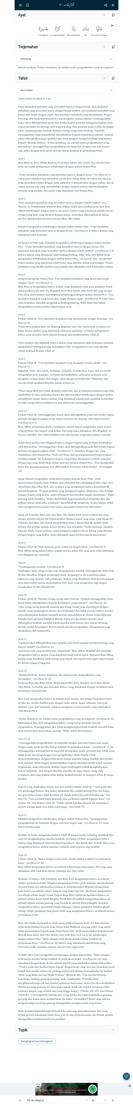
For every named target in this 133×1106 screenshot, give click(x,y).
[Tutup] (130, 1086)
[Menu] (20, 5)
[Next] (112, 1100)
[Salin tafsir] (113, 78)
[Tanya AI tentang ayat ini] (126, 1076)
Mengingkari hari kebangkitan (37, 1041)
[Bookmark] (27, 5)
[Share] (105, 5)
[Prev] (20, 1100)
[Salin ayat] (113, 15)
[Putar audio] (112, 25)
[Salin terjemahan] (113, 46)
